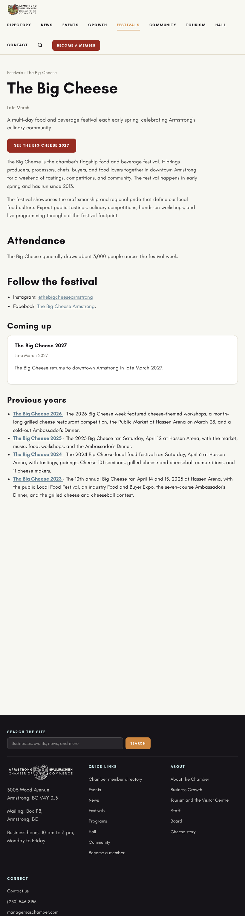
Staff (175, 810)
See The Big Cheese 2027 (41, 145)
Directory (19, 25)
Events (70, 25)
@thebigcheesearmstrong (65, 297)
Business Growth (186, 789)
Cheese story (183, 831)
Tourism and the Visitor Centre (200, 800)
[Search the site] (40, 45)
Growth (97, 25)
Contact (17, 45)
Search (138, 743)
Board (176, 821)
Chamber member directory (115, 779)
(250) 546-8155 (21, 901)
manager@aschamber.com (32, 912)
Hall (220, 25)
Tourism (196, 25)
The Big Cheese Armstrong (66, 306)
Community (163, 25)
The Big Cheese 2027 (41, 345)
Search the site (26, 732)
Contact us (18, 891)
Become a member (76, 45)
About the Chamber (190, 779)
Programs (98, 821)
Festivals (128, 25)
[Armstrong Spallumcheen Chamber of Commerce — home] (22, 10)
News (47, 25)
